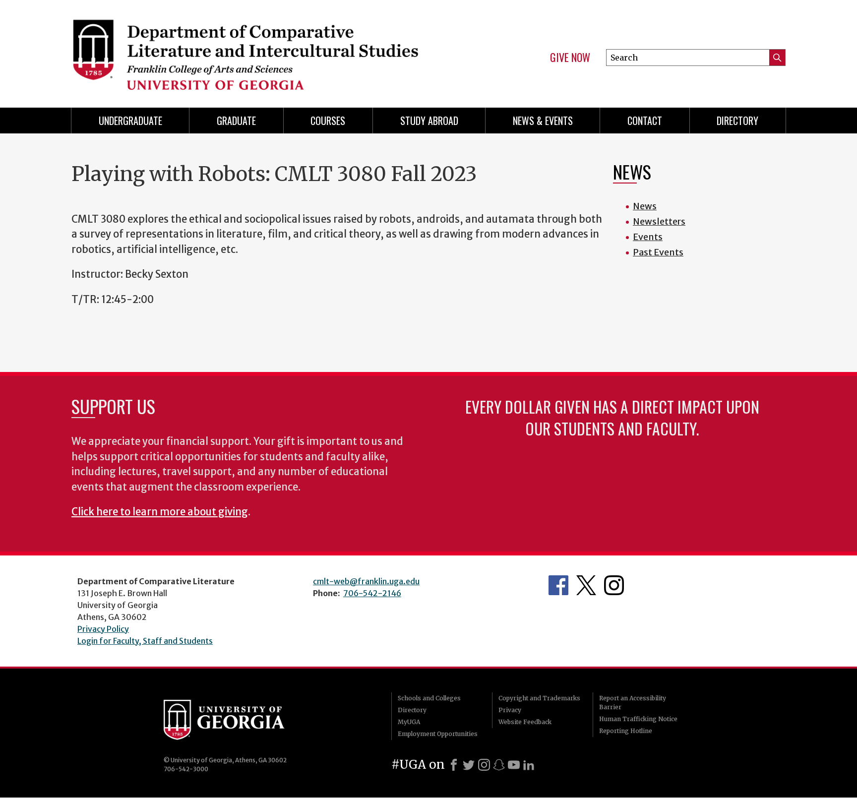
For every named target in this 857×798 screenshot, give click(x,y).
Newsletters (659, 221)
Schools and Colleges (429, 698)
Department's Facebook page (558, 585)
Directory (737, 120)
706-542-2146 (372, 593)
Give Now (570, 57)
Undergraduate (130, 120)
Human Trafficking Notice (638, 719)
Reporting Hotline (625, 731)
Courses (327, 120)
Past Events (658, 252)
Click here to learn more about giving (159, 511)
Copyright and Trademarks (539, 698)
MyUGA (409, 722)
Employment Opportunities (438, 733)
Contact (644, 120)
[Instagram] (484, 765)
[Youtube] (514, 765)
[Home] (245, 49)
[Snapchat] (499, 765)
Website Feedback (524, 722)
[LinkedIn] (529, 765)
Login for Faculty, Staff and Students (145, 641)
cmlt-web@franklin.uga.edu (366, 581)
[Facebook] (454, 765)
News (645, 206)
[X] (469, 765)
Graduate (236, 120)
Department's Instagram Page (614, 585)
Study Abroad (429, 120)
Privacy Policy (103, 629)
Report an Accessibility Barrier (632, 702)
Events (648, 237)
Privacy (509, 710)
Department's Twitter (586, 585)
